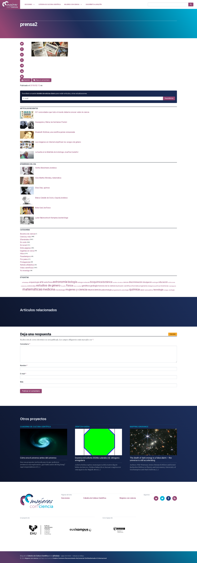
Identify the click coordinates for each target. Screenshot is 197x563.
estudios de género (48, 285)
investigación (172, 286)
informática (135, 286)
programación (116, 290)
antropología (25, 282)
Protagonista (25, 262)
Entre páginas (25, 248)
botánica (107, 282)
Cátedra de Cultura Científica (94, 498)
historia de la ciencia (106, 286)
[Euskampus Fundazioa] (81, 530)
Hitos (22, 253)
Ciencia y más (25, 237)
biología (72, 281)
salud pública (149, 290)
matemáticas (32, 289)
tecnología (158, 289)
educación (163, 282)
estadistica (24, 286)
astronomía (60, 281)
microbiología (60, 290)
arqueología (34, 282)
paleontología (106, 290)
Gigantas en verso (27, 251)
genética (86, 285)
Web (21, 382)
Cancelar (172, 334)
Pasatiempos (25, 256)
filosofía (63, 286)
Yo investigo (25, 270)
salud (142, 290)
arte (42, 282)
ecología (155, 282)
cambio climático (118, 282)
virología (166, 290)
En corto (23, 242)
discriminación (136, 282)
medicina (49, 289)
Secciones (65, 498)
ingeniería (143, 286)
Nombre (23, 365)
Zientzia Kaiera (82, 427)
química (134, 289)
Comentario (25, 344)
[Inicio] (10, 4)
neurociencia (94, 289)
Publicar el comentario (31, 391)
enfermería (171, 282)
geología (94, 286)
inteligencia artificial (154, 286)
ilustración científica (123, 286)
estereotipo (31, 286)
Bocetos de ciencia (27, 234)
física (69, 285)
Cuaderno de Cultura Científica (35, 427)
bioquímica (96, 282)
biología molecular (84, 282)
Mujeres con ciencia (128, 498)
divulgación (147, 282)
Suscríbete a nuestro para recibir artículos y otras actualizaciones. (54, 93)
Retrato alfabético (27, 265)
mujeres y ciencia (76, 289)
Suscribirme (169, 98)
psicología (125, 290)
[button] (22, 44)
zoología (171, 290)
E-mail (23, 374)
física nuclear (77, 286)
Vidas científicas (26, 268)
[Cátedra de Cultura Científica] (41, 530)
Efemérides (24, 239)
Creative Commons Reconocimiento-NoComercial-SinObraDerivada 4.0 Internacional (80, 558)
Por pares (24, 259)
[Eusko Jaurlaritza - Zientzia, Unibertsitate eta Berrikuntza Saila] (119, 530)
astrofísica (48, 282)
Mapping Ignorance (139, 427)
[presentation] (98, 115)
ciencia (125, 282)
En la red (23, 245)
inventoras (164, 286)
